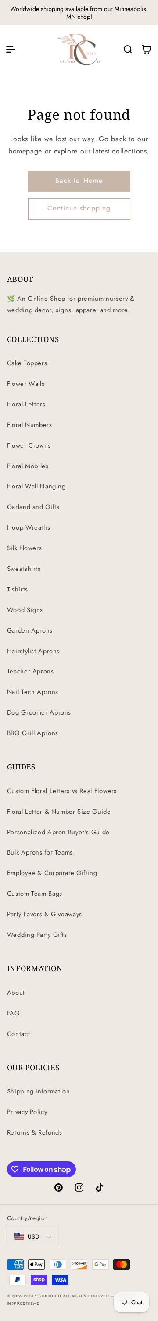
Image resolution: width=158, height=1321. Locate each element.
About (16, 992)
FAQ (13, 1013)
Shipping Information (38, 1091)
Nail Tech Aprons (32, 692)
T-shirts (17, 589)
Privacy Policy (27, 1112)
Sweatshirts (24, 568)
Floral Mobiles (28, 466)
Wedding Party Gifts (37, 935)
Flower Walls (26, 383)
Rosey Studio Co (42, 1296)
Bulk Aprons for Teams (40, 852)
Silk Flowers (24, 548)
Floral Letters (26, 404)
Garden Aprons (30, 630)
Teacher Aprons (30, 671)
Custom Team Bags (34, 893)
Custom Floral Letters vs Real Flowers (62, 791)
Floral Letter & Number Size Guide (59, 811)
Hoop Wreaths (28, 527)
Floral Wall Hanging (36, 486)
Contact (18, 1034)
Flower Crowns (29, 445)
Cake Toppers (27, 363)
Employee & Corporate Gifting (52, 873)
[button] (10, 49)
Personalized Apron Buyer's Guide (58, 832)
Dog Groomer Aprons (39, 712)
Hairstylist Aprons (33, 651)
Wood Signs (25, 610)
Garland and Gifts (33, 507)
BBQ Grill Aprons (32, 733)
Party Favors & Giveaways (44, 914)
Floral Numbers (29, 425)
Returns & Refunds (34, 1132)
